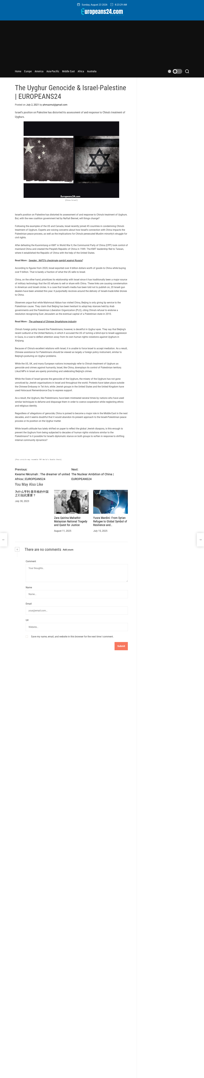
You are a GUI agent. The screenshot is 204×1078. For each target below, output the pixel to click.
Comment (31, 561)
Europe (28, 71)
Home (18, 71)
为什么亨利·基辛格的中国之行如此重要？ (32, 493)
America (39, 71)
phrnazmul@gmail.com (55, 104)
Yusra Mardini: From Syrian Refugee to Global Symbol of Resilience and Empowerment (110, 523)
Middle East (68, 71)
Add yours (68, 549)
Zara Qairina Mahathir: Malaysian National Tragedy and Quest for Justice (70, 521)
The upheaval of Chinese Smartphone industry (52, 321)
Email (29, 603)
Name (29, 587)
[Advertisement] (102, 46)
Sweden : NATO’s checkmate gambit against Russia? (56, 260)
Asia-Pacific (52, 71)
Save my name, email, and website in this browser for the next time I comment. (72, 636)
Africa (81, 71)
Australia (92, 71)
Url (27, 620)
